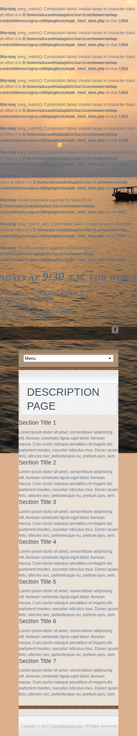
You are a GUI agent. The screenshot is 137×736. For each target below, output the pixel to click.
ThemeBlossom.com (66, 726)
